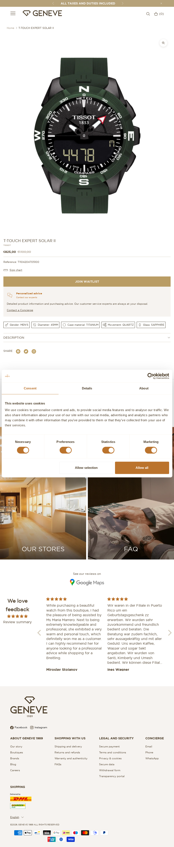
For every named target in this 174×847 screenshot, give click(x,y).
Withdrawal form (109, 770)
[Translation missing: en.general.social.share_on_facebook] (18, 351)
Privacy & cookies (110, 758)
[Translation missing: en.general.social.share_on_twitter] (26, 351)
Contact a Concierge (20, 310)
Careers (15, 770)
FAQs (58, 764)
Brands (14, 758)
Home (10, 28)
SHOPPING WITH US (70, 738)
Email (148, 746)
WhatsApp (152, 758)
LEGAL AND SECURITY (116, 738)
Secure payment (109, 746)
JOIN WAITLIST (87, 281)
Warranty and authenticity (71, 758)
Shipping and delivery (68, 746)
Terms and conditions (112, 752)
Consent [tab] (30, 388)
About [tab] (144, 388)
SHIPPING (17, 787)
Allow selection (86, 467)
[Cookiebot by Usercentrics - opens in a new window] (150, 376)
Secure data (106, 764)
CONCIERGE (154, 738)
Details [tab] (87, 388)
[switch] (66, 450)
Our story (16, 746)
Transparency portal (112, 776)
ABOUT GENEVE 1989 (26, 738)
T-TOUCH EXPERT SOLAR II (36, 28)
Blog (13, 764)
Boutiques (16, 752)
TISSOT (7, 245)
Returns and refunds (67, 752)
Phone (149, 752)
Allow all (142, 467)
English (14, 817)
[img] (17, 616)
